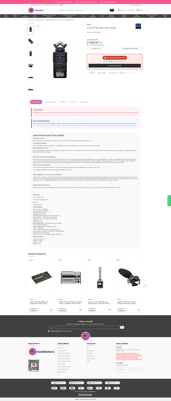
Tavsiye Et (103, 73)
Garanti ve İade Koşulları (64, 358)
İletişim (88, 361)
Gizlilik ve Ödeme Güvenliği (64, 361)
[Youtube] (61, 5)
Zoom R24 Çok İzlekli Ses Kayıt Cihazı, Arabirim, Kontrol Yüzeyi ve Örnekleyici (70, 302)
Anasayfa (32, 20)
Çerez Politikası (61, 364)
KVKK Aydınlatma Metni (63, 369)
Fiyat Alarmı (113, 73)
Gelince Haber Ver (115, 65)
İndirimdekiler (90, 356)
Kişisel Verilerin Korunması (64, 366)
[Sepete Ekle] (51, 309)
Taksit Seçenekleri (50, 102)
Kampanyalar (90, 350)
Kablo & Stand (165, 16)
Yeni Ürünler (90, 353)
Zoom (89, 24)
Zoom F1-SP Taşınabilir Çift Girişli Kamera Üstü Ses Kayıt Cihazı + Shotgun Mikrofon (98, 302)
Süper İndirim (5, 16)
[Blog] (56, 5)
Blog (88, 348)
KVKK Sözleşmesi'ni (55, 331)
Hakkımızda (60, 348)
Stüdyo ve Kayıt (15, 16)
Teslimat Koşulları (62, 350)
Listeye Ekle (92, 73)
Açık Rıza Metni (61, 372)
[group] (60, 59)
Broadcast (83, 16)
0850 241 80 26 (36, 5)
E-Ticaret (80, 399)
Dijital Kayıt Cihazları (51, 20)
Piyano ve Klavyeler (124, 16)
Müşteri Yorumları (91, 358)
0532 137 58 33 (48, 5)
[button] (25, 285)
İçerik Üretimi (34, 16)
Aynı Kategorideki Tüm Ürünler (130, 48)
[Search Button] (112, 10)
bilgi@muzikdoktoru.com (122, 365)
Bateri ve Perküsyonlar (111, 16)
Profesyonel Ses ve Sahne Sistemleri (49, 16)
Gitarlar (102, 16)
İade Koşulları (84, 102)
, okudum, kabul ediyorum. (61, 331)
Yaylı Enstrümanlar (93, 16)
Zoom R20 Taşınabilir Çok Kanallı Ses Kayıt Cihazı (39, 302)
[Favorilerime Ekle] (52, 260)
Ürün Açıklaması (36, 102)
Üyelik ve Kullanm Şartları (64, 353)
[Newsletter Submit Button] (122, 327)
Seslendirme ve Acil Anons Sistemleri (69, 16)
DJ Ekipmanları (25, 16)
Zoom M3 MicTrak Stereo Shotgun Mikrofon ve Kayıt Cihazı (126, 302)
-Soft (76, 399)
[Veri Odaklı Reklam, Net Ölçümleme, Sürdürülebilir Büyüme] (85, 395)
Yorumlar (62, 102)
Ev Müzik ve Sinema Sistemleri (151, 16)
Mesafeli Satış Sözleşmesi (64, 356)
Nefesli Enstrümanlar (136, 16)
